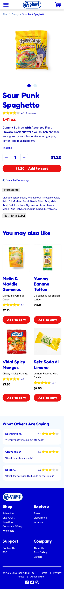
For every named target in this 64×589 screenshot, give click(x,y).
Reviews (38, 522)
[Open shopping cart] (58, 4)
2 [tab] (35, 85)
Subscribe (8, 513)
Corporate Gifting (12, 526)
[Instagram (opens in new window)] (37, 583)
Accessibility (37, 576)
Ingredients (11, 189)
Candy (15, 14)
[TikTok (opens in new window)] (27, 583)
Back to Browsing (17, 180)
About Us (39, 548)
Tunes (37, 513)
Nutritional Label (14, 215)
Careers (38, 556)
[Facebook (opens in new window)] (32, 583)
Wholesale (8, 530)
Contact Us (9, 548)
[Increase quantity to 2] (24, 157)
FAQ (5, 552)
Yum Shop (8, 522)
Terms (43, 572)
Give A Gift (9, 517)
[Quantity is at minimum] (6, 157)
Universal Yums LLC (23, 572)
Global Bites (40, 517)
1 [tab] (29, 85)
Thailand (7, 147)
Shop (5, 14)
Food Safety (40, 552)
